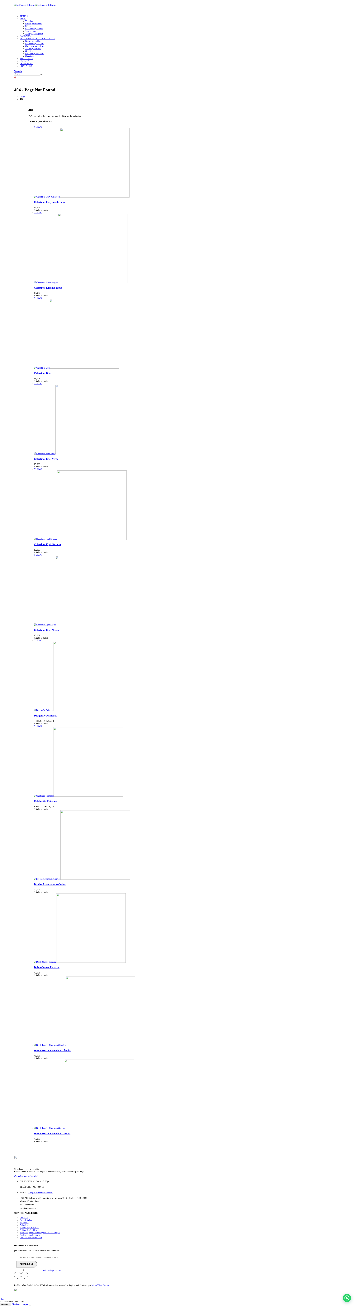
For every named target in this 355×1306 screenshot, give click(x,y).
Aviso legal (25, 1225)
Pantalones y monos (34, 28)
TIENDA (24, 16)
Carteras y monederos (34, 46)
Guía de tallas (26, 1220)
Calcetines (29, 56)
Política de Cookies (28, 1230)
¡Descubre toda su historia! (26, 1176)
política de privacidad (52, 1270)
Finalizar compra (20, 1304)
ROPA (23, 18)
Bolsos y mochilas (33, 41)
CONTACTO (26, 66)
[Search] (41, 74)
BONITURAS (26, 58)
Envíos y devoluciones (30, 1235)
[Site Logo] (35, 5)
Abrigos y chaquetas (34, 33)
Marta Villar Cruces (100, 1285)
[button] (18, 71)
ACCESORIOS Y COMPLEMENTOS (37, 38)
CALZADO (25, 36)
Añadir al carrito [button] (41, 210)
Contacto (24, 1217)
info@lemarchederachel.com (40, 1192)
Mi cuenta (24, 1222)
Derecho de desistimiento (31, 1237)
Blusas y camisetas (33, 23)
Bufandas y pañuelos (34, 53)
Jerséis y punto (31, 31)
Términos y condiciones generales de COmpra (40, 1232)
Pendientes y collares (34, 43)
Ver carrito (5, 1304)
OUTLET (24, 61)
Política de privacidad (29, 1227)
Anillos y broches (33, 48)
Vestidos (29, 21)
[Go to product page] (180, 845)
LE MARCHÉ (26, 63)
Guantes (28, 51)
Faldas (28, 26)
